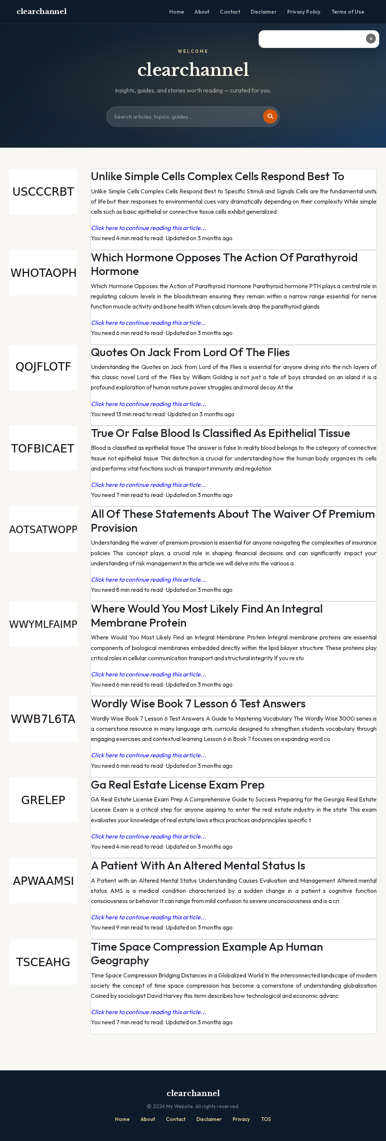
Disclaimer (264, 11)
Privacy (241, 1119)
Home (176, 11)
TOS (266, 1119)
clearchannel (41, 11)
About (202, 11)
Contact (230, 11)
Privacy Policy (304, 11)
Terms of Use (347, 11)
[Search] (270, 116)
